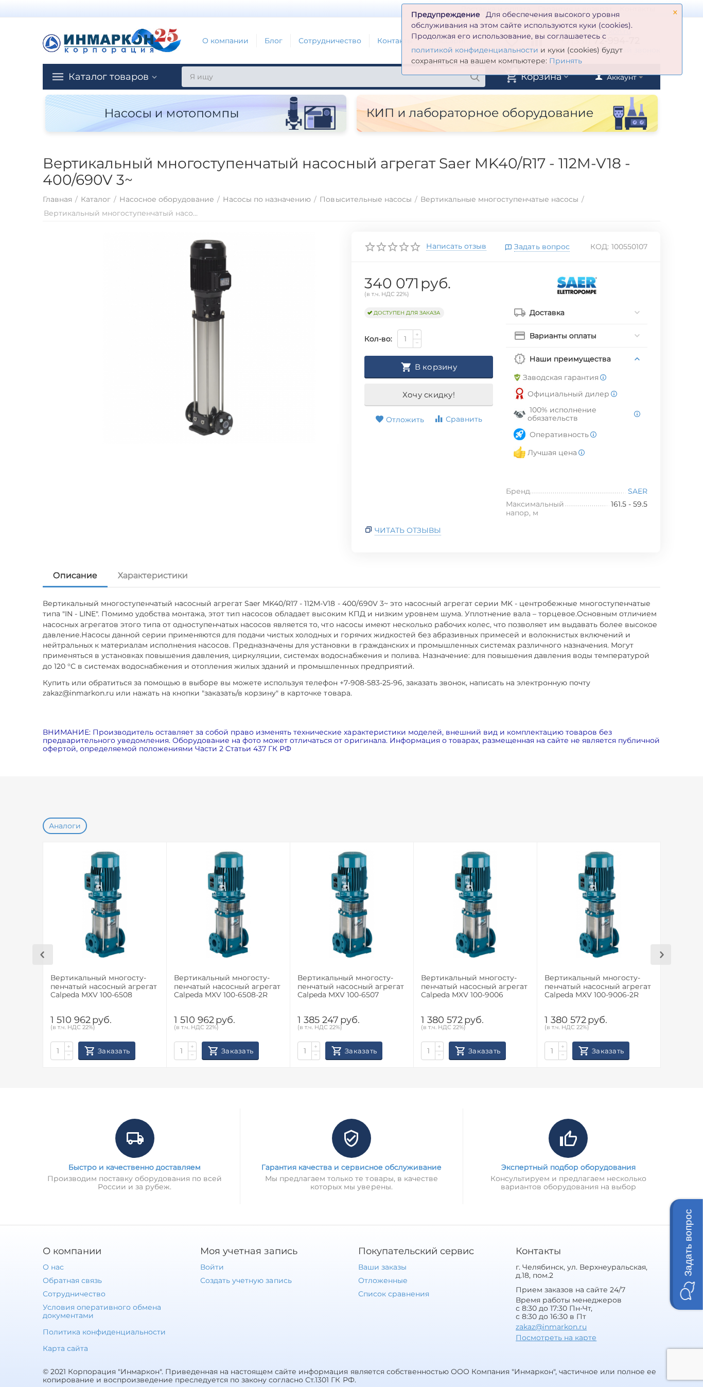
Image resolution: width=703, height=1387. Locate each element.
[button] (686, 1254)
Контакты (395, 40)
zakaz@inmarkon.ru (551, 1326)
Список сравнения (393, 1293)
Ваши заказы (382, 1267)
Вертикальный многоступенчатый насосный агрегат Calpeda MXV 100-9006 (474, 987)
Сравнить (464, 419)
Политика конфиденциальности (104, 1332)
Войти (212, 1267)
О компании (225, 40)
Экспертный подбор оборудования (568, 1167)
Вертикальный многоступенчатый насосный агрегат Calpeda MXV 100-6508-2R (227, 987)
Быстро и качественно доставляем (134, 1167)
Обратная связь (72, 1280)
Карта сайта (65, 1348)
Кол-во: (378, 338)
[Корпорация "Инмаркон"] (112, 40)
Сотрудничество (329, 40)
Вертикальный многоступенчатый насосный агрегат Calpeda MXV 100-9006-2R (597, 987)
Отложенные (383, 1280)
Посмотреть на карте (556, 1337)
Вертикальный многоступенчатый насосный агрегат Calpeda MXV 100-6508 (103, 987)
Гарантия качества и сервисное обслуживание (351, 1167)
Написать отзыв (456, 246)
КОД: (599, 246)
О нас (53, 1267)
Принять (565, 60)
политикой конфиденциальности (474, 50)
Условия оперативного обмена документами (102, 1311)
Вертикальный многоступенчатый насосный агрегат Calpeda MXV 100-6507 (350, 987)
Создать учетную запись (245, 1280)
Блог (274, 40)
